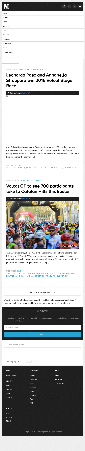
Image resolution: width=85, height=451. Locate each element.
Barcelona (21, 273)
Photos (32, 391)
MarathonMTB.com (6, 8)
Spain (46, 168)
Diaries (32, 375)
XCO (76, 168)
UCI (61, 168)
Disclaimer (58, 379)
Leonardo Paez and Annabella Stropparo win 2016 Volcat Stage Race (39, 80)
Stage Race (30, 276)
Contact (9, 389)
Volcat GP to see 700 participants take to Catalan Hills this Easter (40, 188)
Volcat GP (26, 93)
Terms (57, 375)
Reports (20, 165)
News (19, 271)
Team (8, 393)
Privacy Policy (59, 383)
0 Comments (38, 69)
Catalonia (31, 273)
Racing (17, 276)
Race (12, 276)
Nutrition (33, 387)
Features (33, 379)
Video (32, 403)
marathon (21, 168)
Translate (33, 361)
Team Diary (10, 397)
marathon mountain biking (56, 273)
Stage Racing (54, 168)
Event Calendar (11, 375)
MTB (41, 168)
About (8, 386)
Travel (49, 276)
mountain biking (32, 168)
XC (73, 168)
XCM (66, 276)
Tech (32, 399)
